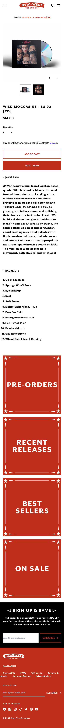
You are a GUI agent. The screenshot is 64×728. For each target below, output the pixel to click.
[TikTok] (20, 709)
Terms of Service (22, 676)
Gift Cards (36, 673)
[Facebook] (9, 709)
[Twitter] (25, 709)
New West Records (20, 718)
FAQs (23, 673)
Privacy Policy (43, 676)
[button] (53, 5)
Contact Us (9, 673)
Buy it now (32, 165)
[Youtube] (36, 709)
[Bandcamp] (4, 709)
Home (17, 17)
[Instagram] (15, 709)
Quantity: (8, 127)
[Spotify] (31, 709)
